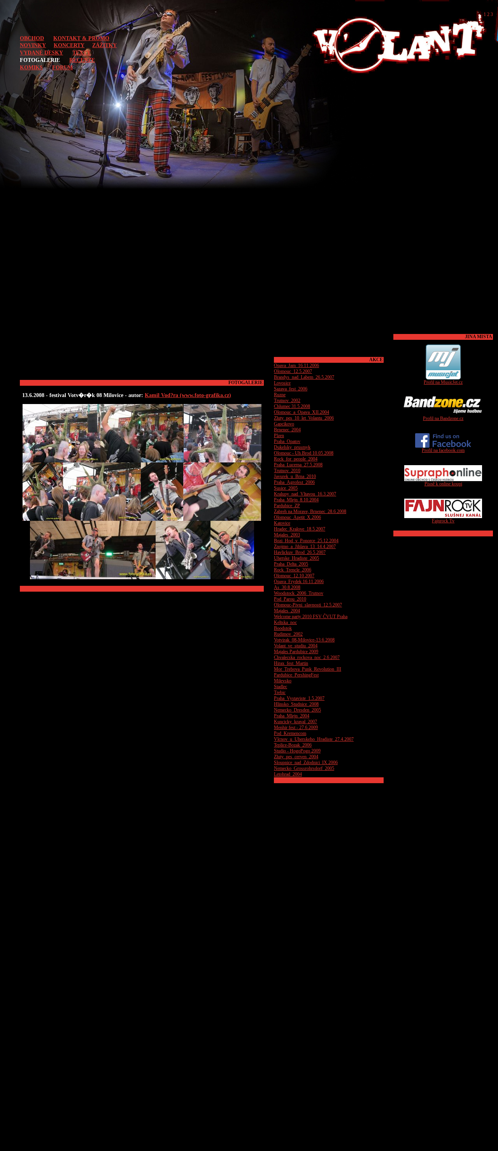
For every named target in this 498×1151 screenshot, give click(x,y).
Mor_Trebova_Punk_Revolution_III (307, 669)
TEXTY (81, 52)
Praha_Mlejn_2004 (291, 716)
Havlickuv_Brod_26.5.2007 (300, 552)
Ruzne (280, 394)
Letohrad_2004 (288, 774)
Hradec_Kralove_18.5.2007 (299, 529)
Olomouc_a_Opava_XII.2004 (301, 412)
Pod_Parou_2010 (290, 599)
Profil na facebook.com (443, 450)
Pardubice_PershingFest (296, 675)
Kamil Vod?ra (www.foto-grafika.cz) (188, 395)
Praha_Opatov (287, 441)
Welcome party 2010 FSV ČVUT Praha (310, 616)
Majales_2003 (287, 535)
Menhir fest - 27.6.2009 (296, 727)
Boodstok (283, 628)
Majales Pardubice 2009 (296, 651)
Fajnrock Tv (443, 521)
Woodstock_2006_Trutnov (298, 593)
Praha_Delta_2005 (291, 564)
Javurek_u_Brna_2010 (295, 476)
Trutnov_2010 (287, 470)
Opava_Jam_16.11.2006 (296, 365)
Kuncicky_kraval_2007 (295, 721)
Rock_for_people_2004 (295, 459)
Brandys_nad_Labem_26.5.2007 (304, 377)
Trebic (280, 692)
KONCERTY (69, 45)
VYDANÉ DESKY (41, 52)
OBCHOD (32, 38)
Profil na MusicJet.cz (443, 382)
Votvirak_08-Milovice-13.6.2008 (304, 640)
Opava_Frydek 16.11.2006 (299, 581)
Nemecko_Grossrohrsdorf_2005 (304, 768)
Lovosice (282, 383)
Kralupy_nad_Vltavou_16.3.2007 (305, 494)
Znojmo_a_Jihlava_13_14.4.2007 (305, 546)
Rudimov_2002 (288, 634)
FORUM (62, 67)
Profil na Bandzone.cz (443, 418)
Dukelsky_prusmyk (292, 447)
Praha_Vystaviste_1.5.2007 (299, 698)
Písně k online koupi (443, 484)
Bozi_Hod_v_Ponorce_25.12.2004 (306, 540)
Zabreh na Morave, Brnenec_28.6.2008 (310, 511)
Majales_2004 (287, 610)
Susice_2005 (286, 488)
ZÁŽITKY (104, 45)
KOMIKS (31, 67)
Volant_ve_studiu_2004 (295, 645)
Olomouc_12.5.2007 (293, 371)
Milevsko (282, 681)
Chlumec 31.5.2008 (292, 406)
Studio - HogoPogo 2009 (297, 751)
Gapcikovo (284, 424)
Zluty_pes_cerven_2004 (296, 756)
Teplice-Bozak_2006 (293, 745)
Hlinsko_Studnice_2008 (296, 704)
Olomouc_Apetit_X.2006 (297, 517)
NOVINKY (33, 45)
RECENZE (82, 60)
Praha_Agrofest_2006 (294, 482)
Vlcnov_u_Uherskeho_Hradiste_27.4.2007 (314, 739)
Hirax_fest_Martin (291, 663)
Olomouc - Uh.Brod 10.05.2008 (303, 453)
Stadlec (280, 686)
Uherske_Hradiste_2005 (296, 558)
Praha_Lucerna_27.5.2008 (298, 464)
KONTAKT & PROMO (81, 38)
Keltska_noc (285, 622)
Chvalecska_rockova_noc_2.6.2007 (307, 657)
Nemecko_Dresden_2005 (297, 710)
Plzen (279, 435)
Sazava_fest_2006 (290, 389)
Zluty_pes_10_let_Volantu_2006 (304, 418)
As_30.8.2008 (287, 587)
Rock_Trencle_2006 (292, 570)
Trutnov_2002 (287, 400)
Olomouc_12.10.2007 (294, 575)
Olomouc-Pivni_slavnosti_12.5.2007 (308, 605)
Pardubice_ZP (287, 505)
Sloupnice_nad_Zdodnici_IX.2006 (306, 762)
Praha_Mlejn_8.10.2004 (296, 500)
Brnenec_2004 (287, 429)
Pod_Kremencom (290, 733)
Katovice (282, 523)
